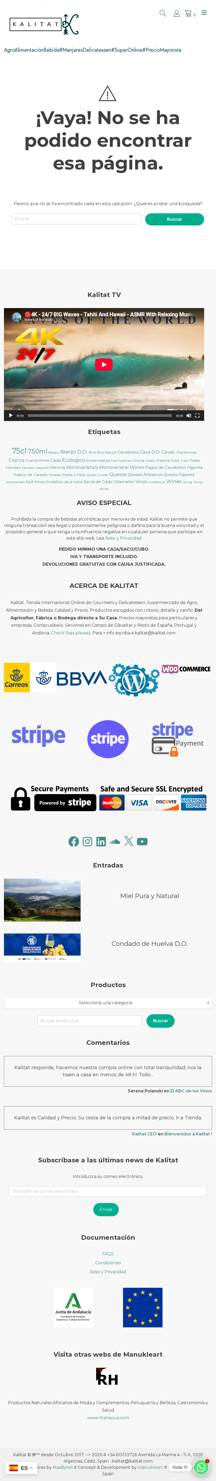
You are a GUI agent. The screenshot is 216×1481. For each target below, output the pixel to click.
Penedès (55, 475)
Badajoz (53, 452)
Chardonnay (186, 452)
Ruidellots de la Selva (64, 482)
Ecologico (73, 460)
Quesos (118, 474)
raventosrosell (15, 482)
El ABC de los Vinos (191, 1090)
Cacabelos (128, 452)
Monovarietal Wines (121, 467)
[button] (30, 678)
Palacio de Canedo (30, 475)
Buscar (160, 1020)
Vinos (140, 481)
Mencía (57, 467)
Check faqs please (70, 632)
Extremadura (98, 460)
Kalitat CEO (144, 1133)
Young (187, 482)
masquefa (42, 468)
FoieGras (124, 461)
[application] (104, 364)
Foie (114, 461)
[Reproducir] (10, 415)
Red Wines (35, 482)
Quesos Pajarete (179, 474)
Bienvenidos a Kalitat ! (188, 1133)
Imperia (163, 461)
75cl (19, 450)
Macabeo (28, 468)
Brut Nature (106, 452)
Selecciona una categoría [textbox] (105, 1002)
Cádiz (55, 460)
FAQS (108, 1253)
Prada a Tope (73, 475)
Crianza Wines (37, 461)
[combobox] (108, 1003)
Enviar (106, 1209)
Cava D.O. (150, 452)
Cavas (168, 452)
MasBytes (63, 1467)
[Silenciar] (189, 415)
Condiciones (108, 1262)
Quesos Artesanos (145, 474)
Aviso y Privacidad (123, 538)
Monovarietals (82, 467)
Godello (150, 461)
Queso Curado (97, 475)
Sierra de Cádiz (98, 481)
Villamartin (124, 481)
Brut (92, 452)
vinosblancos (156, 482)
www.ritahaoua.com (108, 1417)
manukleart (150, 1467)
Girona (138, 460)
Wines (174, 481)
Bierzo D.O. (74, 452)
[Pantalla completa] (197, 415)
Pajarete (195, 467)
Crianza (16, 460)
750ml (37, 451)
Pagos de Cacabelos (165, 467)
